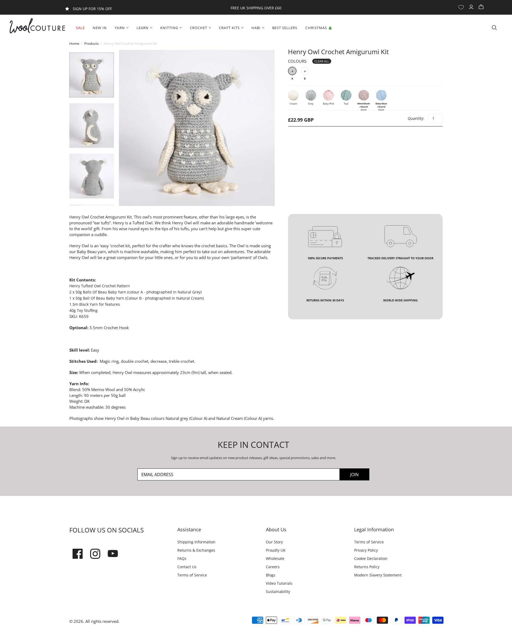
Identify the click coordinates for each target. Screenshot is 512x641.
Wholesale (275, 558)
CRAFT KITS (229, 27)
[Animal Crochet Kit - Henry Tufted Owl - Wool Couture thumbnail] (91, 75)
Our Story (274, 541)
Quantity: (416, 118)
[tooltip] (101, 222)
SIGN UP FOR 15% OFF (92, 8)
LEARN (143, 27)
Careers (273, 566)
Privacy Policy (366, 550)
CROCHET (198, 27)
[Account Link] (472, 7)
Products (91, 43)
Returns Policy (366, 566)
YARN (120, 27)
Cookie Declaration (370, 558)
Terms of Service (192, 575)
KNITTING (169, 27)
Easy (95, 350)
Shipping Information (196, 541)
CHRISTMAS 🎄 (318, 27)
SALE (80, 27)
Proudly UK (276, 550)
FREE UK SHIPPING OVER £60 (256, 7)
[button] (101, 222)
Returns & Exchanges (196, 550)
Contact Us (187, 566)
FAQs (181, 558)
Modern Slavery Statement (378, 575)
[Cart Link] (481, 7)
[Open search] (494, 27)
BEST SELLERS (284, 27)
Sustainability (278, 591)
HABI (256, 27)
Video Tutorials (279, 583)
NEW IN (100, 27)
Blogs (270, 575)
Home (74, 43)
